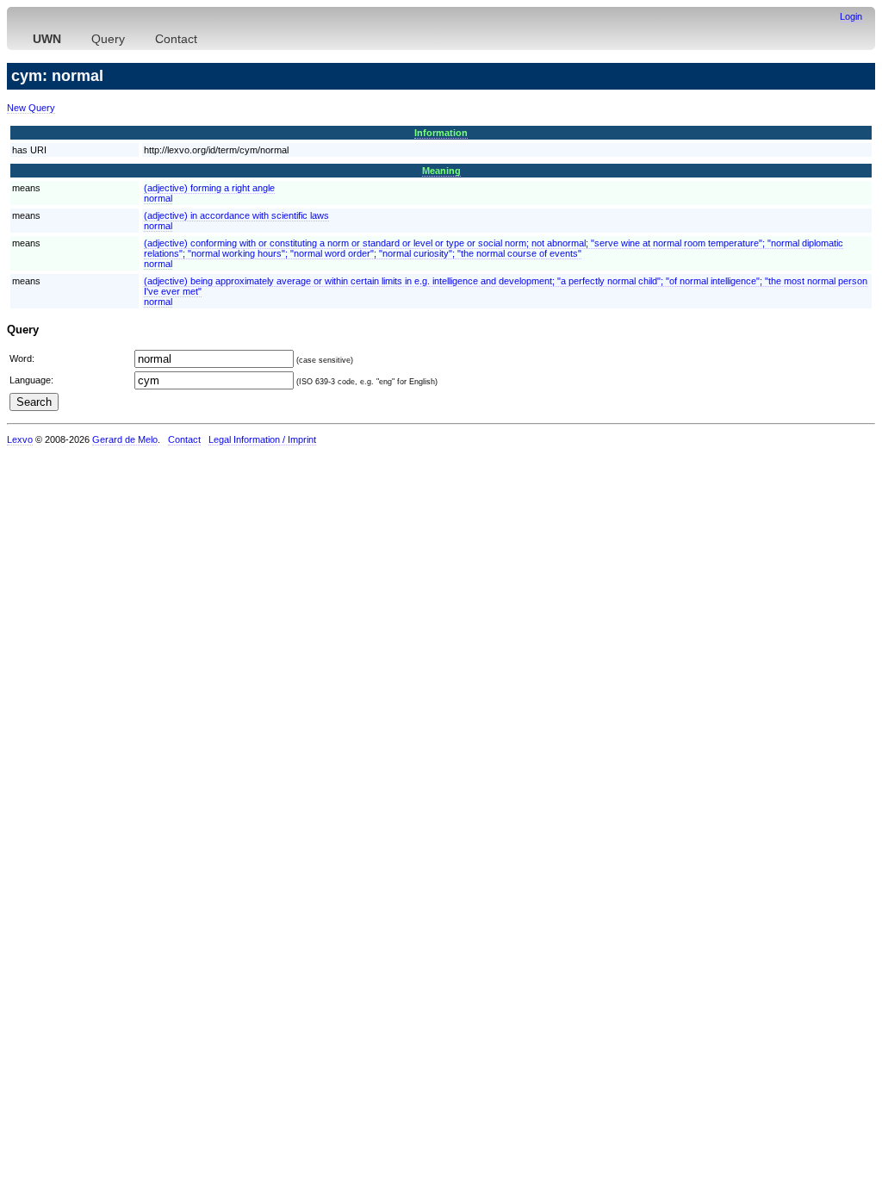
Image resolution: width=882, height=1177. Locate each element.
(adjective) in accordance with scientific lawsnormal (236, 220)
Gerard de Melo (125, 439)
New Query (31, 108)
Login (851, 16)
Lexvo (20, 439)
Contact (176, 39)
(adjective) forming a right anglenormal (209, 193)
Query (108, 39)
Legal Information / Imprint (262, 439)
